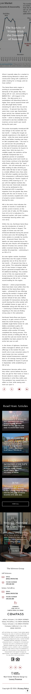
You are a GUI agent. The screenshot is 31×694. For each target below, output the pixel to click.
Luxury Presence (15, 679)
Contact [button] (15, 551)
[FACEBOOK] (11, 667)
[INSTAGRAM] (15, 667)
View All (15, 504)
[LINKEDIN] (20, 667)
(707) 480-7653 (10, 584)
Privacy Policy (23, 688)
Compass (11, 635)
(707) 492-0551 (10, 598)
